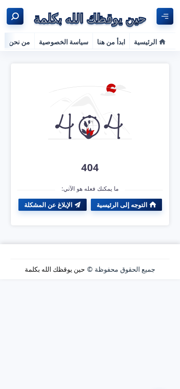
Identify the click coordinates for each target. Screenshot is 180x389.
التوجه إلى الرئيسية (122, 204)
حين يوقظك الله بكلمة (55, 269)
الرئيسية (145, 41)
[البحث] (15, 16)
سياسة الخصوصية (63, 41)
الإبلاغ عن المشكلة (48, 204)
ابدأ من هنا (111, 41)
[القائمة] (165, 16)
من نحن (19, 41)
